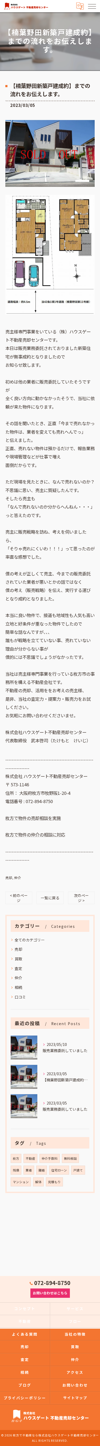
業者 (29, 1170)
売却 (8, 877)
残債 (16, 1170)
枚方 (16, 1158)
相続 (18, 987)
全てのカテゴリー (30, 939)
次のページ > (81, 898)
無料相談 (70, 1158)
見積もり (54, 1182)
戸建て (78, 1170)
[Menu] (92, 6)
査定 (18, 968)
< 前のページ (19, 898)
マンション (21, 1182)
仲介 (17, 877)
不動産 (30, 1158)
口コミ (20, 997)
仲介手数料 (50, 1158)
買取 (18, 958)
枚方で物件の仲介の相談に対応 (35, 834)
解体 (38, 1182)
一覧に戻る (50, 897)
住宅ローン (59, 1170)
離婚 (41, 1170)
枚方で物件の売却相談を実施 (33, 818)
